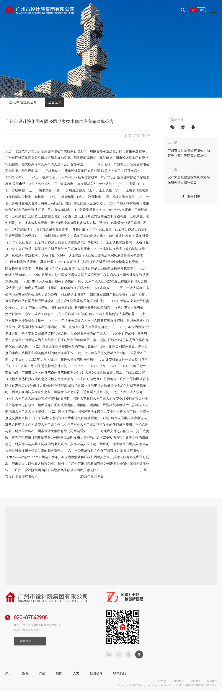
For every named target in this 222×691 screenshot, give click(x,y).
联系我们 (119, 673)
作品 (42, 673)
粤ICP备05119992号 (206, 685)
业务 (25, 673)
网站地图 (195, 681)
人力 (76, 673)
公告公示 (55, 102)
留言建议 (25, 641)
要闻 (59, 673)
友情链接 (179, 681)
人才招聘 (161, 681)
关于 (8, 673)
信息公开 (96, 673)
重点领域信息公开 (23, 102)
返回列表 (193, 197)
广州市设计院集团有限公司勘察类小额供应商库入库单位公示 (189, 156)
